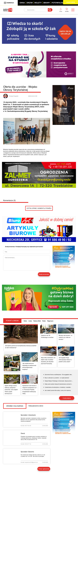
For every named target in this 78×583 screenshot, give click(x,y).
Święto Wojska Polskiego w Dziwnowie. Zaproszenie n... (59, 381)
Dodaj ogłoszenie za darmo (36, 406)
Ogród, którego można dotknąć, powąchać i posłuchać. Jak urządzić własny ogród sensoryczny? (11, 389)
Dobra (25, 321)
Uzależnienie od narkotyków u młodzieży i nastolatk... (58, 387)
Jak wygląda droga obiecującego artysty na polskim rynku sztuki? (65, 359)
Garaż (23, 433)
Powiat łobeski (12, 320)
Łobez (30, 321)
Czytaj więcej (67, 398)
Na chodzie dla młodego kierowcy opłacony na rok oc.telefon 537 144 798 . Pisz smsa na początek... (33, 455)
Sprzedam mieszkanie (28, 415)
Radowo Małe (37, 321)
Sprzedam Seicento (27, 451)
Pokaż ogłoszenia (43, 469)
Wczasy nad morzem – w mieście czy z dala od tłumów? (65, 337)
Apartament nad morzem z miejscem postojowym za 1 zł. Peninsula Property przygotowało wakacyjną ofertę (29, 389)
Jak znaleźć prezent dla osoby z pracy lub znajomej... (58, 390)
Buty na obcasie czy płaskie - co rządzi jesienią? (57, 377)
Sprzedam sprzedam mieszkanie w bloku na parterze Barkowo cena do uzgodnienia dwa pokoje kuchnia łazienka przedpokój (33, 419)
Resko (44, 321)
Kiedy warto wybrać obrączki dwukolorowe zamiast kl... (58, 384)
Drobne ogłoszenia (14, 406)
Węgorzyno (50, 321)
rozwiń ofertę (70, 2)
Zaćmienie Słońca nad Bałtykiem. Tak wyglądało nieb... (58, 374)
